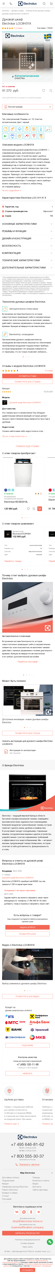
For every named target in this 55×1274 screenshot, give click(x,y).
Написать (27, 1074)
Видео (35, 1184)
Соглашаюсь (27, 1270)
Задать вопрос (27, 927)
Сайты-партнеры (40, 1190)
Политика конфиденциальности (27, 1240)
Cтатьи (5, 1196)
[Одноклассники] (31, 1211)
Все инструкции (15, 107)
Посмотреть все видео (28, 996)
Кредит (5, 1184)
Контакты (37, 1187)
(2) (41, 494)
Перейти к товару (12, 561)
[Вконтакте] (16, 1211)
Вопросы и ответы (41, 1181)
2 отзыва (18, 28)
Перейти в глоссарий (27, 662)
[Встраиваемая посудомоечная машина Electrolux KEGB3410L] (23, 473)
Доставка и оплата (10, 1178)
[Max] (23, 1211)
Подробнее (27, 1045)
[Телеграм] (38, 1211)
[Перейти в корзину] (51, 3)
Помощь (36, 1178)
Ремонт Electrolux (10, 1190)
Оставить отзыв (27, 376)
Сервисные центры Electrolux (15, 1187)
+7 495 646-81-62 (27, 1144)
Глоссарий (6, 1199)
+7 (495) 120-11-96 (27, 1064)
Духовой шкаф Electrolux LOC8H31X (18, 878)
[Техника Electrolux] (27, 3)
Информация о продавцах (40, 1266)
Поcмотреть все (27, 934)
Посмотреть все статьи (27, 733)
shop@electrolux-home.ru (27, 1221)
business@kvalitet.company (28, 1227)
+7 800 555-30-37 (27, 1156)
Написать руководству (27, 1233)
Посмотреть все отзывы (27, 382)
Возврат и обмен (9, 1193)
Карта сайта (27, 1247)
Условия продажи (27, 1243)
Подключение (8, 1181)
